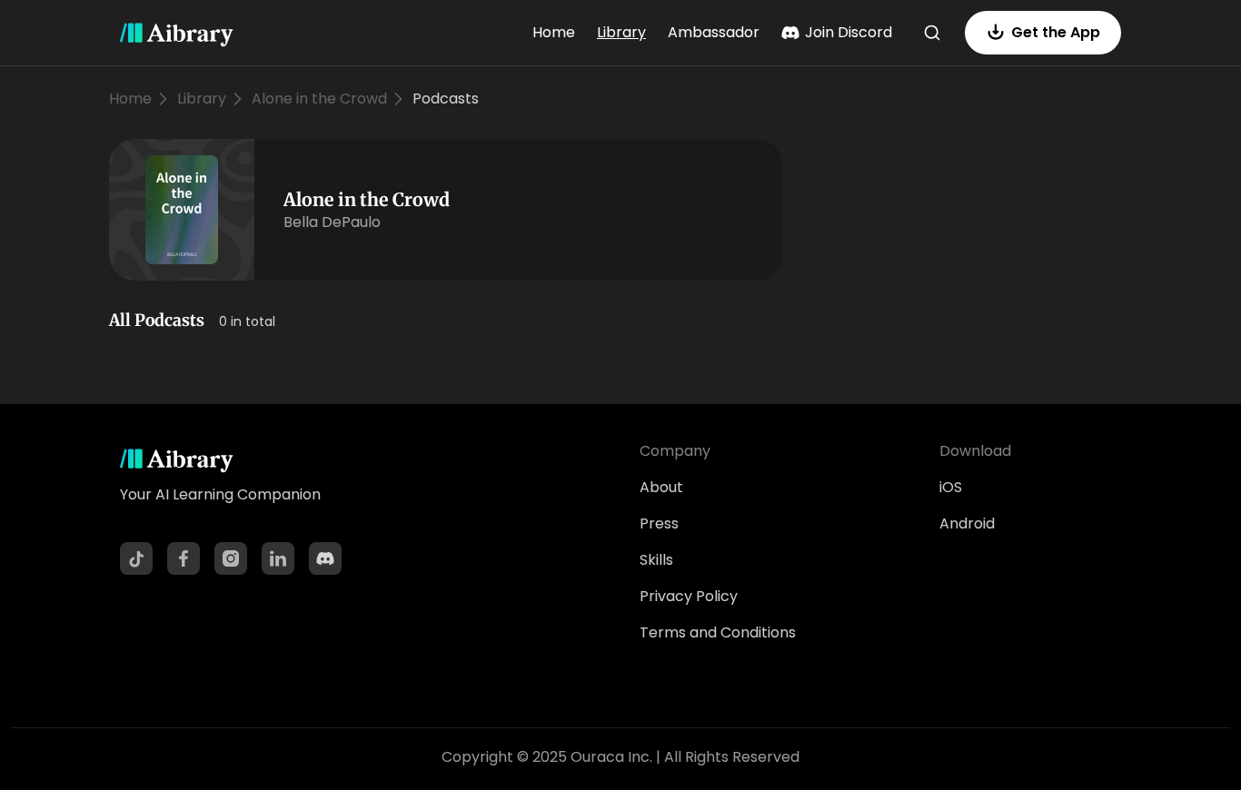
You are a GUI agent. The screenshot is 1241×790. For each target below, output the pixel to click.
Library (621, 32)
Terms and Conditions (718, 632)
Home (553, 32)
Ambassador (713, 32)
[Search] (932, 33)
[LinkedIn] (278, 558)
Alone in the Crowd (319, 98)
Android (967, 523)
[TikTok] (136, 558)
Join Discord (848, 32)
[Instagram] (230, 558)
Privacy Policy (689, 596)
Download (975, 450)
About (661, 487)
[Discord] (325, 558)
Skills (656, 559)
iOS (950, 487)
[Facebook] (183, 558)
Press (659, 523)
